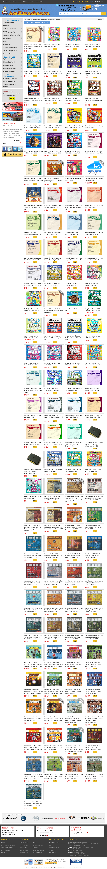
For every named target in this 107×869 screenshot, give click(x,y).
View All (100, 19)
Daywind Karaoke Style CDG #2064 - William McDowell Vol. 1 (53, 417)
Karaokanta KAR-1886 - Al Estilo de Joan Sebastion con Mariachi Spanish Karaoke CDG (53, 527)
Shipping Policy (37, 852)
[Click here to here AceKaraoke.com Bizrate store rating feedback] (76, 864)
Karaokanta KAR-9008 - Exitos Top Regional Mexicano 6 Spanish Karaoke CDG (33, 610)
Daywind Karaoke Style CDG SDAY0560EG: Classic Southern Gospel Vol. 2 (33, 46)
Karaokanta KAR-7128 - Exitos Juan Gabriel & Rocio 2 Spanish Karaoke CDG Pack (53, 776)
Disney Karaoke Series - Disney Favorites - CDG (94, 126)
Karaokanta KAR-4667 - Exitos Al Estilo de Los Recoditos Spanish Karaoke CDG (94, 498)
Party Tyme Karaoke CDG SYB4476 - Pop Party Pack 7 (92, 310)
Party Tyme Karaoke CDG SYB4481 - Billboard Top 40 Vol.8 (73, 73)
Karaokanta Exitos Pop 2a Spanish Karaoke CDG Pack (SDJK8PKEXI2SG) (73, 691)
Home (3, 842)
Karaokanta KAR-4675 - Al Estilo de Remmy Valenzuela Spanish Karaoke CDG (53, 555)
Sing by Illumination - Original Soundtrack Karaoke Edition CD (33, 207)
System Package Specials (10, 51)
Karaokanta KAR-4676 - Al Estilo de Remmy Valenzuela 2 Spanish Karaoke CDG (33, 555)
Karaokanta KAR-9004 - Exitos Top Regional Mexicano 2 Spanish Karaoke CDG (33, 637)
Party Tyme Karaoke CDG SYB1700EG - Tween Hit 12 (93, 45)
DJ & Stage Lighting (9, 32)
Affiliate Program (54, 847)
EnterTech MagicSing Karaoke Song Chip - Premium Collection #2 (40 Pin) (33, 471)
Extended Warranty (38, 850)
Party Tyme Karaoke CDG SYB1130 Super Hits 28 (52, 364)
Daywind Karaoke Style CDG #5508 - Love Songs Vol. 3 (32, 443)
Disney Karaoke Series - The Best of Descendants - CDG (52, 152)
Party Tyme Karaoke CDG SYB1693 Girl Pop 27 (92, 337)
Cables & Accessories (9, 29)
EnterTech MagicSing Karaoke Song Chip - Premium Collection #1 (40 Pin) (94, 444)
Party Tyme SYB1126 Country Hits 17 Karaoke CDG (53, 470)
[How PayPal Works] (57, 864)
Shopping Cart (98, 1)
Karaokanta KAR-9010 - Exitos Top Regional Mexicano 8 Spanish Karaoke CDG (74, 582)
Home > (27, 19)
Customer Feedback (7, 847)
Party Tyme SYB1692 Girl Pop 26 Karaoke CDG (33, 497)
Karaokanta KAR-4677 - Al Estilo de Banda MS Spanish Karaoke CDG (93, 527)
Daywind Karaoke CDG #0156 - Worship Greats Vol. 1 (53, 206)
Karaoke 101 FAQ (22, 2)
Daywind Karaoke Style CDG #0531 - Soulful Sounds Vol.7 (53, 72)
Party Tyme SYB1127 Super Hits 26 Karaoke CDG (73, 470)
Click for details (41, 835)
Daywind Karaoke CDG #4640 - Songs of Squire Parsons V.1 (74, 259)
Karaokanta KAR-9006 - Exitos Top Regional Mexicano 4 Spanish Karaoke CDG (74, 610)
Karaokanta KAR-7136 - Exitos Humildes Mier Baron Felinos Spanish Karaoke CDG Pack (33, 803)
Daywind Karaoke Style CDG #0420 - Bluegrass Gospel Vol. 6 (33, 180)
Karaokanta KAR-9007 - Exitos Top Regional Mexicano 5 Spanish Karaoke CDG (53, 610)
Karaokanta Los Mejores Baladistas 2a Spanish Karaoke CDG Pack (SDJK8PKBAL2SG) (53, 664)
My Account (85, 1)
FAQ (34, 842)
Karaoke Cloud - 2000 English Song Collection (94, 179)
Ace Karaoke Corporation (43, 867)
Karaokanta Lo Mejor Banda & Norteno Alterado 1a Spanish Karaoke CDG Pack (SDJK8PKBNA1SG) (94, 719)
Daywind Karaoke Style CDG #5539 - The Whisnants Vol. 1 (53, 443)
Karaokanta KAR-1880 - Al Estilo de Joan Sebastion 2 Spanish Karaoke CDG (52, 498)
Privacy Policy (71, 867)
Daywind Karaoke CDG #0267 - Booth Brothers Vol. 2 (74, 233)
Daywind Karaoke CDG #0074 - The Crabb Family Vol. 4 (53, 126)
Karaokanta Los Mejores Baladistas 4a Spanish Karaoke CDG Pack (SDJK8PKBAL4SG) (53, 718)
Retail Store (32, 2)
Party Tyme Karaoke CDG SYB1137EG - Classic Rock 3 (73, 99)
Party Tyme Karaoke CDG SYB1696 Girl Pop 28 (31, 364)
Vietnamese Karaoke (9, 68)
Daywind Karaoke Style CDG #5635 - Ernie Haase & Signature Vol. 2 (73, 444)
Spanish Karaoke (8, 65)
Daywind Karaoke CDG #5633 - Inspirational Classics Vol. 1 (33, 284)
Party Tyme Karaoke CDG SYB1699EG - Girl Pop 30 (72, 45)
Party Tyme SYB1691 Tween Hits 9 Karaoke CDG (93, 470)
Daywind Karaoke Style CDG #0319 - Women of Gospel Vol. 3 (94, 153)
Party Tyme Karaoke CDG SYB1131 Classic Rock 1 (72, 364)
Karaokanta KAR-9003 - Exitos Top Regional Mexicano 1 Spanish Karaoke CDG (53, 637)
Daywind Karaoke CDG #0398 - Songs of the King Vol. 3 (53, 259)
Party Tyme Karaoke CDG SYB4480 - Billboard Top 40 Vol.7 (93, 73)
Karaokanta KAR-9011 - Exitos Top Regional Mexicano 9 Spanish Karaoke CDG (53, 582)
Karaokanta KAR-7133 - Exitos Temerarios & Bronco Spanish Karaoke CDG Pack (94, 776)
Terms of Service (38, 845)
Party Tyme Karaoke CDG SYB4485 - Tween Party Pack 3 (53, 45)
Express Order (24, 850)
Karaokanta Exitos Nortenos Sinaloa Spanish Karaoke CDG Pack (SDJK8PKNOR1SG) (53, 747)
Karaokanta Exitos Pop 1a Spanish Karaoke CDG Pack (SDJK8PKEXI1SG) (93, 691)
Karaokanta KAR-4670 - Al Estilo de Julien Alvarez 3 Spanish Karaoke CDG (93, 555)
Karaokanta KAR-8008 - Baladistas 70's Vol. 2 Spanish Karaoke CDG (53, 180)
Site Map (51, 845)
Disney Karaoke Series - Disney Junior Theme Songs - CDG (74, 126)
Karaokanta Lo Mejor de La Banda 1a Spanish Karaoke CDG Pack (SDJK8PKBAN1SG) (33, 747)
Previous (4, 819)
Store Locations (5, 850)
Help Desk (84, 842)
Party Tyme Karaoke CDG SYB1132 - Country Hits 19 (52, 284)
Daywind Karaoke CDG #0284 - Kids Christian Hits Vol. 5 (33, 259)
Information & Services (10, 76)
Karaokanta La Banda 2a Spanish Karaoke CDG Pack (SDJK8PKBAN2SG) (32, 718)
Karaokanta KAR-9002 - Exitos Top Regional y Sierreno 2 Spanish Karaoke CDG (74, 637)
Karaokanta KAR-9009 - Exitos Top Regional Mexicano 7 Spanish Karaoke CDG (94, 582)
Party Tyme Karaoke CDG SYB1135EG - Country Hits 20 (53, 99)
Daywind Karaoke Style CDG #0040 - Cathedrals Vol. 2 (93, 389)
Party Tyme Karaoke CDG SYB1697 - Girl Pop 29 (92, 284)
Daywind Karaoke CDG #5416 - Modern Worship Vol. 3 (94, 259)
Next (102, 819)
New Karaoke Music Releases (52, 19)
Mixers (5, 41)
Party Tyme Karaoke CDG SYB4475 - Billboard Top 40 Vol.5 (52, 337)
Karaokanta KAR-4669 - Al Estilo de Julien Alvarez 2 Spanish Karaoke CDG (32, 582)
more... (5, 143)
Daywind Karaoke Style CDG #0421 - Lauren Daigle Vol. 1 (32, 126)
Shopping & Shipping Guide (79, 833)
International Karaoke (9, 71)
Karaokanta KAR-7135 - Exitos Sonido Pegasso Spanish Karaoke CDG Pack (74, 776)
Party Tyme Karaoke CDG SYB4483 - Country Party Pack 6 (94, 100)
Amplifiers (6, 25)
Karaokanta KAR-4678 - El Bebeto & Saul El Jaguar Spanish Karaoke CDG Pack (93, 747)
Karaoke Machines (11, 21)
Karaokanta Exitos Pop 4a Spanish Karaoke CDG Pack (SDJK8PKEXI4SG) (93, 664)
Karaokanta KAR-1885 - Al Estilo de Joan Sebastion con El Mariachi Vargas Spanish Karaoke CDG (33, 527)
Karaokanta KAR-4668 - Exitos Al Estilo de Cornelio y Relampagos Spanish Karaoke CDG (74, 499)
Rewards (35, 847)
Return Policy (24, 842)
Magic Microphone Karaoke (11, 35)
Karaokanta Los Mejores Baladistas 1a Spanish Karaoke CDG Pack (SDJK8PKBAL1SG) (33, 691)
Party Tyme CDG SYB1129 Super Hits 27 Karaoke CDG (52, 389)
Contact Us (39, 2)
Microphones (7, 38)
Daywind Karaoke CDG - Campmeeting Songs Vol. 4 (32, 233)
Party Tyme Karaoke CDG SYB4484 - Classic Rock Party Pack (33, 100)
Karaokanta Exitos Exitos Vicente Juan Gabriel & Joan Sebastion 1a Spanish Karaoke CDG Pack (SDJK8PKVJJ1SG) (74, 748)
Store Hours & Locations (8, 845)
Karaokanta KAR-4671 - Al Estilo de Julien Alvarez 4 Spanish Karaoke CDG (72, 555)
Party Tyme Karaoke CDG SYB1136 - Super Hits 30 (31, 72)
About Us (5, 2)
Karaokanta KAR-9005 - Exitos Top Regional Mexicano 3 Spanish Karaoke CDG (94, 610)
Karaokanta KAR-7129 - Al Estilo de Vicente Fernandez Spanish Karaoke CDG (73, 527)
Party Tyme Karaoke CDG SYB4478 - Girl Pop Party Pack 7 (33, 337)
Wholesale (52, 850)
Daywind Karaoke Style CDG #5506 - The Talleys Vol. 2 (93, 416)
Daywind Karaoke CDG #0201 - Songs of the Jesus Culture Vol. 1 (74, 207)
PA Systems (6, 44)
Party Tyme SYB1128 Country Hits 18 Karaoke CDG (73, 389)
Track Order (13, 2)
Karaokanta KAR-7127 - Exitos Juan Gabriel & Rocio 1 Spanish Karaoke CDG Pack (33, 776)
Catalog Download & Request (9, 85)
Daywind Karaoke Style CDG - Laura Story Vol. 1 (33, 416)
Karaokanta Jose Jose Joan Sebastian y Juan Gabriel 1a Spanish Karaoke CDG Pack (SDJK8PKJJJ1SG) (73, 719)
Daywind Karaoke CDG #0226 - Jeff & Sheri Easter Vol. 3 (94, 206)
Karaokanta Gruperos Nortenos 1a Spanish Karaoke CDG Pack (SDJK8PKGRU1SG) (33, 664)
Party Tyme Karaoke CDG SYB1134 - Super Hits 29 (72, 284)
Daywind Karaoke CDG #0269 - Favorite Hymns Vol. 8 (94, 233)
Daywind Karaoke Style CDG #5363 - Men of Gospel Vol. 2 (73, 416)
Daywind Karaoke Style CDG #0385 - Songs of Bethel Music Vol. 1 (33, 390)
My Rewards (76, 1)
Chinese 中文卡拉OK (9, 62)
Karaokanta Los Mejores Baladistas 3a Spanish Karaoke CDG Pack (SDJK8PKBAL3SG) (53, 691)
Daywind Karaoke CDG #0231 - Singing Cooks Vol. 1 (53, 233)
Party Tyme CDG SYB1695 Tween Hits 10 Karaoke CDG (93, 364)
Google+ (78, 867)
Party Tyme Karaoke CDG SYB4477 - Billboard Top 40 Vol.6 (73, 337)
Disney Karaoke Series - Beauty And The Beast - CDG (33, 152)
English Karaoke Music (10, 58)
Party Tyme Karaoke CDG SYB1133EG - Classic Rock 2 (73, 152)
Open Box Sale (7, 54)
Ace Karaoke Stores (9, 81)
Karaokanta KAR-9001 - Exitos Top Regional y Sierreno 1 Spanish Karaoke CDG (94, 637)
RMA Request (24, 845)
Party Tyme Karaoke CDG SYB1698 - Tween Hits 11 (31, 309)
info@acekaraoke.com (82, 855)
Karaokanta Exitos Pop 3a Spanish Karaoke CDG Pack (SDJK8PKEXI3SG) (73, 664)
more (34, 51)
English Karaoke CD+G (36, 19)
